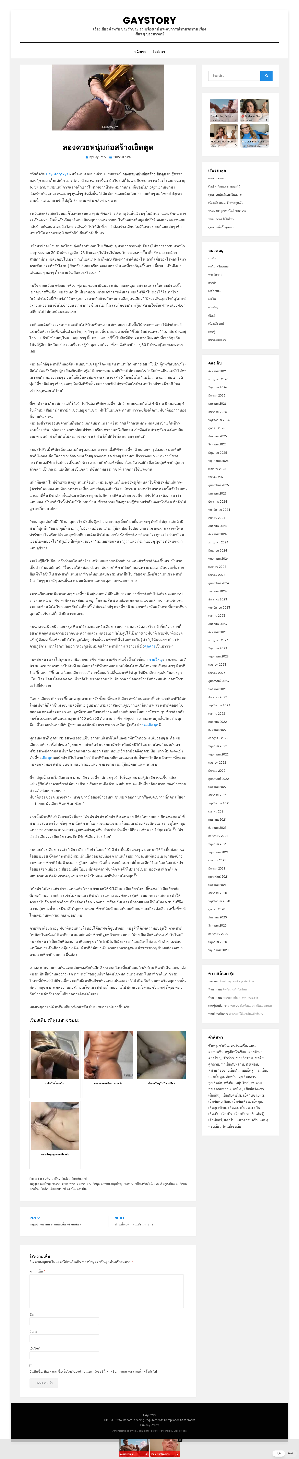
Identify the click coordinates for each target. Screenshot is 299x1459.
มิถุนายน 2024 (217, 550)
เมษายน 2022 (217, 762)
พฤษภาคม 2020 (218, 950)
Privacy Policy (149, 1425)
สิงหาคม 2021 (217, 828)
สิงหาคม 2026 (217, 371)
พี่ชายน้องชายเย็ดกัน (224, 1070)
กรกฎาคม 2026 (218, 379)
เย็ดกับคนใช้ (232, 1095)
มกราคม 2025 (217, 493)
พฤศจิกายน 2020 (219, 901)
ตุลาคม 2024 (216, 518)
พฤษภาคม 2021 (218, 852)
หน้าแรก (140, 52)
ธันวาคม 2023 (217, 599)
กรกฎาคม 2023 (218, 640)
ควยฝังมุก (255, 1052)
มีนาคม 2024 (216, 575)
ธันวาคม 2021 (217, 795)
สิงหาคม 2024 (217, 534)
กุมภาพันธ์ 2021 (218, 876)
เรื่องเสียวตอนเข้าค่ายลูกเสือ (225, 203)
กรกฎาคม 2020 (218, 934)
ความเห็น (37, 1271)
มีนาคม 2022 (216, 771)
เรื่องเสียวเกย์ (79, 1179)
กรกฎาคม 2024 (218, 542)
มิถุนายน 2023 (217, 648)
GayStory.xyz (57, 174)
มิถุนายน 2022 (217, 746)
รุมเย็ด (262, 1070)
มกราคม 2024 (217, 591)
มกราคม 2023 (217, 689)
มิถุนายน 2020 (217, 942)
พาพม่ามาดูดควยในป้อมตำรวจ (227, 211)
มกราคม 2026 (217, 403)
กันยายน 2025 (217, 436)
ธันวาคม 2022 (217, 697)
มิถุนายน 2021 (217, 844)
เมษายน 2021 (217, 860)
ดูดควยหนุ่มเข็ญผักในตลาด (225, 194)
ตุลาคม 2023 (216, 615)
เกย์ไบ (55, 1179)
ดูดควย (150, 646)
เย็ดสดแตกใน (250, 1108)
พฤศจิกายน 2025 (219, 420)
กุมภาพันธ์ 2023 (218, 681)
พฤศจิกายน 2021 (218, 803)
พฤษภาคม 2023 (218, 656)
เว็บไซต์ (34, 1349)
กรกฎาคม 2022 (218, 738)
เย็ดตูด (47, 758)
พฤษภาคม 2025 (218, 461)
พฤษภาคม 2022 (218, 754)
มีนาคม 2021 (216, 868)
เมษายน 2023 (217, 664)
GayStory (149, 20)
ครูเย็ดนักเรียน (235, 1052)
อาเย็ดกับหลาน (219, 1089)
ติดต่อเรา (159, 52)
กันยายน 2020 (217, 917)
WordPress (180, 1430)
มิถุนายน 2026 (217, 387)
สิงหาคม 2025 (217, 444)
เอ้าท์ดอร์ (215, 1120)
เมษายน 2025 (217, 469)
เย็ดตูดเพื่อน (217, 1108)
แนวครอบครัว (217, 340)
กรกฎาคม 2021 (218, 836)
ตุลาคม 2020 (216, 909)
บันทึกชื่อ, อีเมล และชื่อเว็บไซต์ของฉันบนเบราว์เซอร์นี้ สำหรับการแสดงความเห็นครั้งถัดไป (93, 1371)
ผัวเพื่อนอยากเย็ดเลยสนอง (256, 1006)
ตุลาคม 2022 (216, 713)
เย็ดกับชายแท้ (253, 1095)
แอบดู (264, 1120)
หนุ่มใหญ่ (116, 1184)
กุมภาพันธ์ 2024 (218, 583)
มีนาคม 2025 (216, 477)
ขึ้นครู (212, 1046)
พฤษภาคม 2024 (218, 558)
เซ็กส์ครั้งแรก (150, 1184)
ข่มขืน (46, 1179)
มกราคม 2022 (217, 787)
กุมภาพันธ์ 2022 (218, 779)
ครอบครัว (215, 1052)
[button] (284, 1453)
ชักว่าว (56, 1184)
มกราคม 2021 (217, 885)
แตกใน (71, 1189)
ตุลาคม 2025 (216, 428)
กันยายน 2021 (217, 819)
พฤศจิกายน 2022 (219, 705)
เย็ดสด (173, 1184)
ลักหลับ (105, 1184)
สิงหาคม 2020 (217, 925)
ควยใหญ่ (155, 659)
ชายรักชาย (68, 1184)
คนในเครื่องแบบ (218, 266)
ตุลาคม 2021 (216, 811)
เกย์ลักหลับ (215, 291)
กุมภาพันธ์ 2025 (218, 485)
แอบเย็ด (82, 1189)
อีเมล (33, 1332)
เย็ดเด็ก (64, 1179)
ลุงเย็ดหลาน (247, 1077)
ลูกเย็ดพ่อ (215, 1083)
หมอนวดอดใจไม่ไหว (221, 219)
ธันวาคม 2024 (217, 501)
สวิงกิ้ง (212, 283)
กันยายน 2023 (217, 624)
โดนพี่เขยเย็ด (232, 1126)
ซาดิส (259, 1058)
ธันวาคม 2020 (217, 893)
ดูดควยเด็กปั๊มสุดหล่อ (221, 227)
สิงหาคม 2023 (217, 632)
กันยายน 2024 (217, 526)
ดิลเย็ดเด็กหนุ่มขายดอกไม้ (224, 186)
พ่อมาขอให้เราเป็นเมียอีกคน (246, 1014)
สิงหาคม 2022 (217, 730)
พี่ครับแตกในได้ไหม (235, 989)
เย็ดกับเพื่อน (241, 1101)
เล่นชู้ (211, 332)
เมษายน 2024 (217, 567)
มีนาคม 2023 (216, 673)
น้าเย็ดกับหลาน (232, 1064)
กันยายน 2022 (217, 722)
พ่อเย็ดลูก (248, 1070)
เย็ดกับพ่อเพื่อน (219, 1101)
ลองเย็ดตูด (149, 725)
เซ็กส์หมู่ (213, 307)
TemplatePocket (148, 1430)
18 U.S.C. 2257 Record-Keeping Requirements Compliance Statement (149, 1420)
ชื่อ (31, 1315)
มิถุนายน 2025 (217, 453)
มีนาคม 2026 (216, 395)
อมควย (128, 1184)
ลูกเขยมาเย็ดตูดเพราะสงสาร (240, 997)
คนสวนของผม (217, 178)
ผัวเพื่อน (252, 1064)
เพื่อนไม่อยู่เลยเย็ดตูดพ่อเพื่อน (236, 981)
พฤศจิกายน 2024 (219, 510)
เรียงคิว (226, 1114)
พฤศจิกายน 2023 (219, 607)
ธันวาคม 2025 (217, 412)
